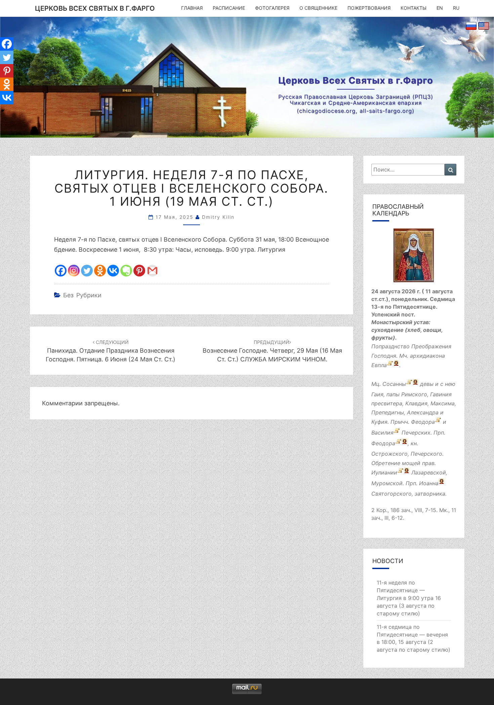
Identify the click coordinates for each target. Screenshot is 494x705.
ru (456, 8)
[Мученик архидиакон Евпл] (390, 365)
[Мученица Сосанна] (409, 384)
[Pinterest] (139, 270)
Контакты (413, 8)
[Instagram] (74, 270)
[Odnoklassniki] (100, 270)
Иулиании (384, 472)
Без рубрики (82, 295)
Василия (382, 433)
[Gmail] (152, 270)
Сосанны (394, 384)
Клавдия (416, 403)
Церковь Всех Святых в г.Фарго (95, 8)
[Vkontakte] (113, 270)
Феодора (423, 422)
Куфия (379, 422)
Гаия (377, 394)
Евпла (379, 365)
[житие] (400, 472)
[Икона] (414, 257)
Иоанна (429, 483)
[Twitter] (87, 270)
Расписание (229, 8)
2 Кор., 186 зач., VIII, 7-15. (404, 510)
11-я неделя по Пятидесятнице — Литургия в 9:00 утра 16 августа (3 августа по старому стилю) (409, 597)
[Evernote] (126, 270)
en (440, 8)
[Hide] (2, 110)
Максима (442, 403)
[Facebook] (61, 270)
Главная (192, 8)
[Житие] (438, 422)
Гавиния (441, 394)
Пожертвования (368, 8)
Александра (423, 412)
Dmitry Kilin (218, 217)
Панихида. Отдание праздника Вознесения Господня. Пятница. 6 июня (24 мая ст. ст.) (110, 350)
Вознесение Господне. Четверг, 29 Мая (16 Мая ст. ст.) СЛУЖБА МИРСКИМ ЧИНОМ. (272, 350)
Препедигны (387, 412)
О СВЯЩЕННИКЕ (318, 8)
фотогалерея (272, 8)
